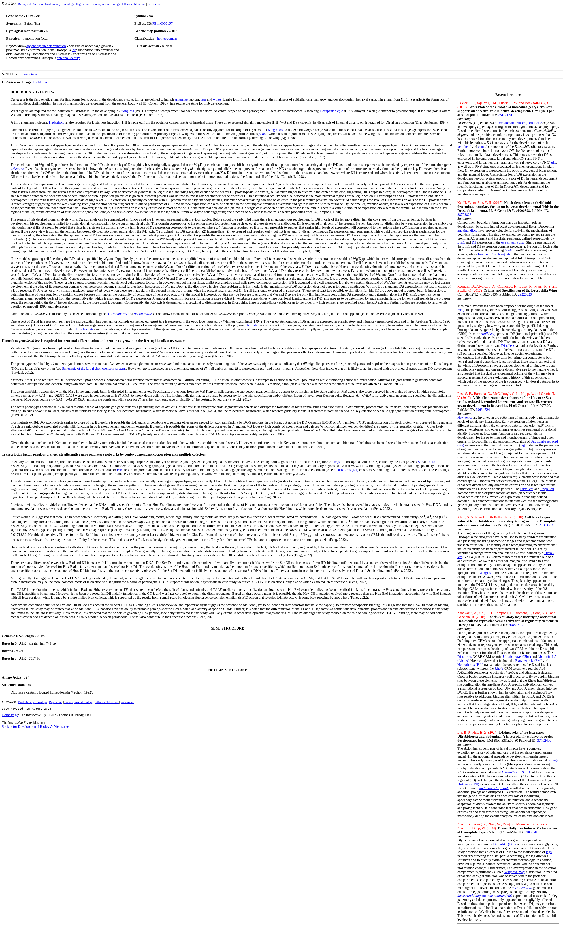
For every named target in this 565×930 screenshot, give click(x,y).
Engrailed (547, 489)
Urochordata (85, 329)
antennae (181, 99)
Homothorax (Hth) (470, 664)
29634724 (483, 409)
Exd (120, 470)
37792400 (544, 740)
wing (460, 310)
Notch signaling (502, 254)
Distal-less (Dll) (468, 784)
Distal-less (464, 656)
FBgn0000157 (162, 23)
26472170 (505, 115)
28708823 (464, 214)
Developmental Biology (105, 4)
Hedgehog (56, 122)
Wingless (485, 573)
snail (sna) (488, 334)
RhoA (499, 668)
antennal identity (68, 58)
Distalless (507, 345)
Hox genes (464, 417)
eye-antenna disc (512, 242)
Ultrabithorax (117, 314)
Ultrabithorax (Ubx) (517, 656)
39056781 (532, 832)
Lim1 (461, 242)
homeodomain (167, 38)
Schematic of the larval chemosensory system (93, 368)
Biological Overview (30, 4)
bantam (510, 250)
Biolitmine (40, 82)
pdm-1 (263, 134)
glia (553, 162)
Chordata (251, 325)
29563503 (546, 525)
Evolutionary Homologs (59, 4)
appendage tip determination (46, 46)
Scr (420, 462)
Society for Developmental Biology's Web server (36, 726)
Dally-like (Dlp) (504, 844)
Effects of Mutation (133, 4)
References (153, 4)
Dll (474, 242)
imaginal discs (467, 230)
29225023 (525, 294)
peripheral (464, 146)
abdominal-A (143, 314)
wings (217, 99)
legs (549, 852)
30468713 (515, 625)
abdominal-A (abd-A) (494, 788)
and (472, 896)
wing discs (275, 130)
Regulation (82, 4)
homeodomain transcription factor (518, 123)
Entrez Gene (28, 74)
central (482, 146)
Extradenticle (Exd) (528, 660)
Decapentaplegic (331, 111)
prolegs (553, 760)
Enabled (484, 254)
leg (74, 50)
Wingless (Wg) (514, 872)
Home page (10, 715)
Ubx (432, 462)
